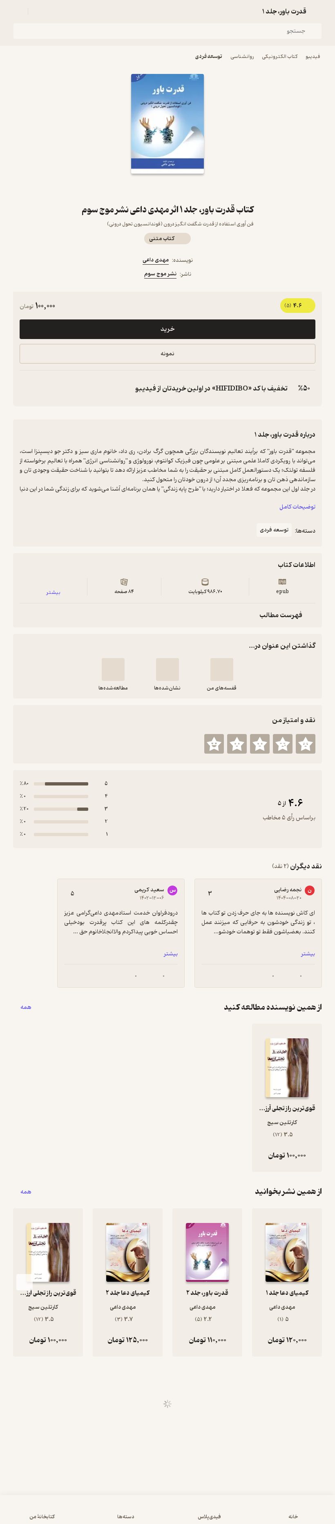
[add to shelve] (221, 669)
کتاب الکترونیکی (279, 56)
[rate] (305, 744)
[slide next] (24, 1282)
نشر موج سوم (160, 274)
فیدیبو (313, 56)
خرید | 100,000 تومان (167, 1513)
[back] (317, 11)
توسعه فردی (208, 56)
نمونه (167, 354)
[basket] (38, 11)
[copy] (28, 388)
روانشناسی (242, 56)
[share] (148, 188)
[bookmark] (187, 188)
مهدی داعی (156, 260)
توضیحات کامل (297, 507)
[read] (113, 669)
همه (25, 1007)
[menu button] (18, 11)
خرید (167, 329)
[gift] (167, 188)
